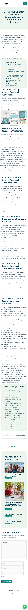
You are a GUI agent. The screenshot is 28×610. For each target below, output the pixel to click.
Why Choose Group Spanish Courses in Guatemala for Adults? (14, 80)
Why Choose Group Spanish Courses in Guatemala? (14, 65)
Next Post (14, 446)
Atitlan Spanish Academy (13, 521)
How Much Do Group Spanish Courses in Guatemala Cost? (15, 72)
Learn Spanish (19, 25)
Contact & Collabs (14, 590)
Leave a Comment (9, 25)
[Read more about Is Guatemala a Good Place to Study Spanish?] (14, 467)
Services (14, 596)
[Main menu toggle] (25, 3)
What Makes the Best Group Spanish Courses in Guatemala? (15, 75)
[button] (25, 607)
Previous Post (14, 442)
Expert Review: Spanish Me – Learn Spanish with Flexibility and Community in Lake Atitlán (14, 505)
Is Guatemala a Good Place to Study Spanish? (14, 475)
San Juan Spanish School (13, 514)
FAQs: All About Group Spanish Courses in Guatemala (15, 84)
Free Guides (14, 593)
